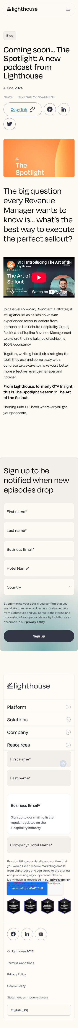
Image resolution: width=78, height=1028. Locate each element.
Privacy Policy (16, 974)
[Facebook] (13, 934)
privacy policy (35, 621)
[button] (22, 109)
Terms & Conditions (20, 962)
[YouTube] (41, 934)
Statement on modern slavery (27, 997)
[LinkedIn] (27, 934)
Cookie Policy (16, 985)
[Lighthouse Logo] (22, 9)
